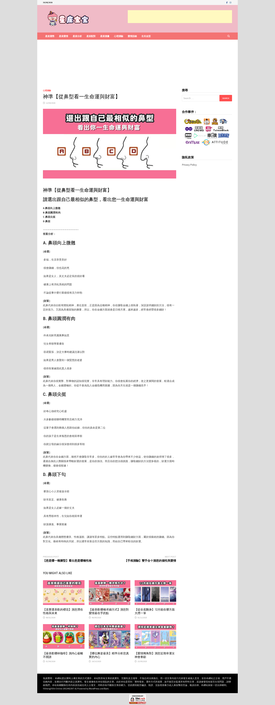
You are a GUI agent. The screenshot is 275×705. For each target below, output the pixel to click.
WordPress (94, 688)
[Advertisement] (180, 16)
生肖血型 (146, 36)
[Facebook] (227, 2)
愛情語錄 (132, 36)
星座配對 (91, 36)
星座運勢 (49, 36)
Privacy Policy (189, 164)
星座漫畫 (104, 36)
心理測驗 (118, 36)
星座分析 (77, 36)
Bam (106, 688)
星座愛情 (63, 36)
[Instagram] (230, 2)
